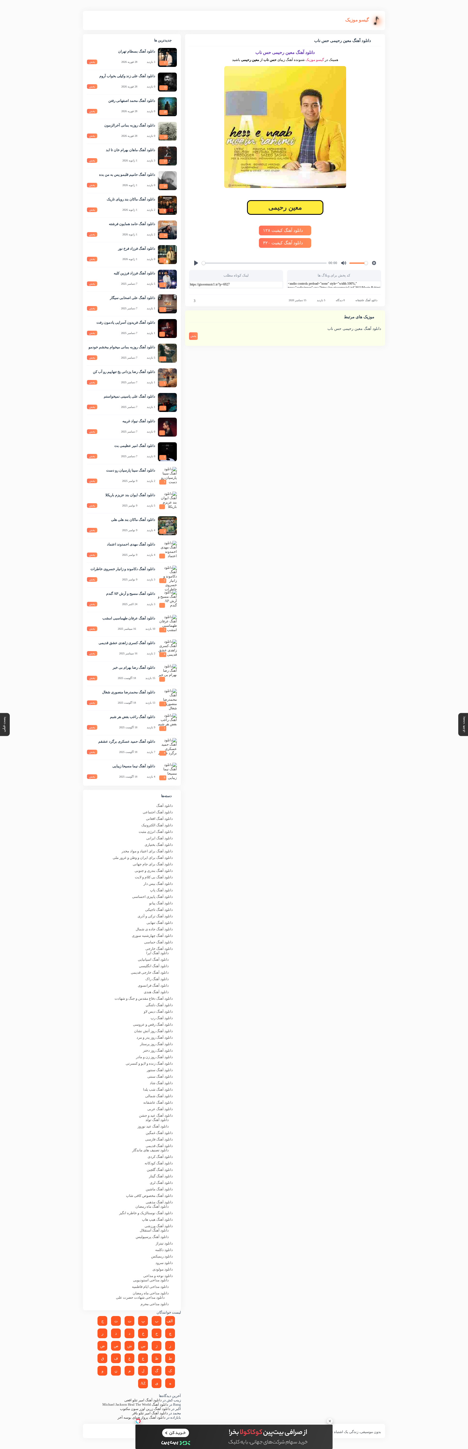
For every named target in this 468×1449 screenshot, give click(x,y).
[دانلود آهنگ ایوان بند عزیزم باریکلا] (167, 501)
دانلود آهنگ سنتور (160, 1070)
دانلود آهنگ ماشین (159, 1189)
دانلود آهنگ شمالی (159, 1096)
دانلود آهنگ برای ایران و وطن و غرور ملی (143, 858)
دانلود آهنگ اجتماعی (158, 812)
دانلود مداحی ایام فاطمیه (150, 1287)
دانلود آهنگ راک (157, 979)
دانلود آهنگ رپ (162, 1018)
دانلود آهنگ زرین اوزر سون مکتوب (145, 1409)
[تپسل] (138, 1421)
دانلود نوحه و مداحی (158, 1276)
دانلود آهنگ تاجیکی (159, 910)
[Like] (191, 301)
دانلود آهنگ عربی (160, 1109)
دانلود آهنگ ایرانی (159, 838)
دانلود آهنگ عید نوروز (153, 1126)
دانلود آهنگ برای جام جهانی (153, 864)
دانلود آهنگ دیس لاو (158, 1011)
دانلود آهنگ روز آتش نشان (153, 1031)
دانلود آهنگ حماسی (158, 942)
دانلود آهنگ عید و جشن (156, 1115)
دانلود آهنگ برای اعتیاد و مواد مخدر (147, 851)
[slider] (264, 263)
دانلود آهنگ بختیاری (159, 845)
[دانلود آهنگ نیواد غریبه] (167, 427)
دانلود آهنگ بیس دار (158, 884)
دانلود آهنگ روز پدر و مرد (154, 1037)
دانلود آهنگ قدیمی (159, 1146)
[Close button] (330, 1421)
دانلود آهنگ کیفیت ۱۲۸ (283, 230)
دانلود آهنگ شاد (161, 1083)
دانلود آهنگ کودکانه (159, 1163)
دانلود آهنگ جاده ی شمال (154, 929)
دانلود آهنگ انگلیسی (154, 966)
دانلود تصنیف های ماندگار (150, 1150)
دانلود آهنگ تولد (157, 1120)
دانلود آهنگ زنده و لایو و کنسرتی (149, 1063)
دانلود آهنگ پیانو (161, 903)
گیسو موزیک (315, 60)
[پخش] (196, 263)
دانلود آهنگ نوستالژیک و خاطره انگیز (146, 1213)
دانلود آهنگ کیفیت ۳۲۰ (283, 243)
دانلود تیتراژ (164, 1243)
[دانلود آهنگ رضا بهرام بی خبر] (167, 673)
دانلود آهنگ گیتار (161, 1176)
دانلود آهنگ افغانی (159, 819)
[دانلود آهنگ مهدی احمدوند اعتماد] (167, 550)
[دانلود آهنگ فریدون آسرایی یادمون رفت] (167, 328)
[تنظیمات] (374, 263)
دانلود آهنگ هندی (156, 992)
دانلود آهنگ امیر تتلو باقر (150, 1413)
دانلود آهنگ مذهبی (159, 1202)
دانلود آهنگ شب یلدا (158, 1089)
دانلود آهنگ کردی (160, 1157)
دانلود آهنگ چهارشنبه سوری (152, 936)
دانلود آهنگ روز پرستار (156, 1044)
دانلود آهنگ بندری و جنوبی (154, 871)
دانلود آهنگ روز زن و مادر (154, 1057)
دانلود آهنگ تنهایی (160, 923)
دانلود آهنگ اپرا (157, 953)
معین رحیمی (285, 207)
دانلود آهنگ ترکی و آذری (155, 916)
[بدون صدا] (343, 263)
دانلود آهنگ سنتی (160, 1076)
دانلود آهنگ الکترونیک (157, 825)
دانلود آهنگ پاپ (161, 890)
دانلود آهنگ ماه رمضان (152, 1206)
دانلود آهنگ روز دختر (158, 1050)
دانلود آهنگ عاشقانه (366, 300)
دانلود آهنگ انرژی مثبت (156, 832)
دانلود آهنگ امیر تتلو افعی (143, 1400)
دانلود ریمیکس (162, 1256)
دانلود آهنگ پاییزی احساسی (152, 897)
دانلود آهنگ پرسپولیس (152, 1237)
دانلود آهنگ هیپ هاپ (157, 1219)
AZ (143, 1383)
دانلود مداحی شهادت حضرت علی (140, 1297)
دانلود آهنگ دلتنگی (159, 1005)
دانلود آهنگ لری (161, 1183)
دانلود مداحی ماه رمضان (151, 1293)
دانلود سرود (164, 1263)
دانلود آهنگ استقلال (154, 1230)
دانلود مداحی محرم (155, 1304)
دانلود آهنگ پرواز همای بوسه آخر (141, 1417)
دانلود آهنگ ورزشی (159, 1226)
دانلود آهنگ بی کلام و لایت (154, 877)
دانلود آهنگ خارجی (159, 949)
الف (170, 1321)
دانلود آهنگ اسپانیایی (153, 959)
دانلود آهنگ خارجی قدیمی (150, 972)
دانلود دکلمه (164, 1250)
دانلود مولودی (162, 1269)
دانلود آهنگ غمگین (159, 1133)
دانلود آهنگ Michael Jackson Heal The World (135, 1404)
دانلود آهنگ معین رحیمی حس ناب (354, 329)
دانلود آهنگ (164, 806)
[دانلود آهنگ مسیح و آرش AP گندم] (167, 599)
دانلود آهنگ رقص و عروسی (153, 1024)
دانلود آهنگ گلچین (160, 1170)
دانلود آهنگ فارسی (159, 1139)
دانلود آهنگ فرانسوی (153, 985)
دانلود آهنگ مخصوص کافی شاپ (149, 1196)
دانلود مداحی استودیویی (151, 1280)
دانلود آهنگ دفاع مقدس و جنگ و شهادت (144, 998)
